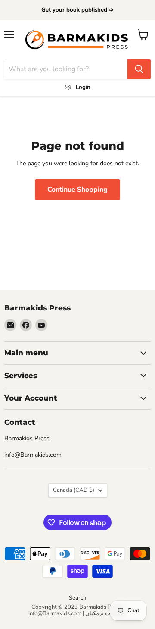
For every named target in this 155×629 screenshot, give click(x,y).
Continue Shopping (77, 189)
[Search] (139, 69)
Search (77, 598)
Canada (73, 490)
